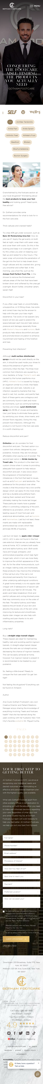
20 (19, 746)
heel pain (18, 481)
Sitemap (18, 1050)
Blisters (27, 142)
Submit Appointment (14, 939)
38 (32, 754)
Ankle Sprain (28, 129)
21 (23, 746)
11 (14, 741)
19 (15, 746)
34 (15, 754)
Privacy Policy (30, 1050)
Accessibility (21, 1054)
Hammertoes (12, 519)
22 (28, 746)
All (10, 122)
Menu (37, 6)
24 (37, 746)
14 (28, 741)
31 (32, 750)
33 (10, 754)
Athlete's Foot (29, 135)
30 (28, 750)
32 (37, 750)
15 (32, 741)
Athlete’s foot (15, 381)
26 (10, 750)
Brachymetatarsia (20, 149)
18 (10, 746)
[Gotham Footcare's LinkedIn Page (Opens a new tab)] (28, 1033)
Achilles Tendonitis (24, 122)
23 (33, 746)
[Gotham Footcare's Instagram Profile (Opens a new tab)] (9, 1033)
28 (19, 750)
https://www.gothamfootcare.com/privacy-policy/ (22, 930)
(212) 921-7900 (9, 946)
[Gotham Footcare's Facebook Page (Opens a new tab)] (15, 1033)
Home (6, 1001)
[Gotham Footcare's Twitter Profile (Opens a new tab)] (21, 1033)
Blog (13, 1001)
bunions (31, 329)
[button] (35, 6)
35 (19, 754)
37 (28, 754)
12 (19, 741)
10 (10, 741)
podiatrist (19, 721)
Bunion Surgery (21, 156)
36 (24, 754)
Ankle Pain (12, 129)
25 (6, 750)
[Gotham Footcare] (12, 6)
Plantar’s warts (30, 375)
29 (24, 750)
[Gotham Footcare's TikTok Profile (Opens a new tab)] (34, 1033)
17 (6, 746)
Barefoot (15, 142)
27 (15, 750)
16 (37, 741)
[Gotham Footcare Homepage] (21, 983)
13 (24, 741)
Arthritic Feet (12, 135)
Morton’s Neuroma (15, 329)
